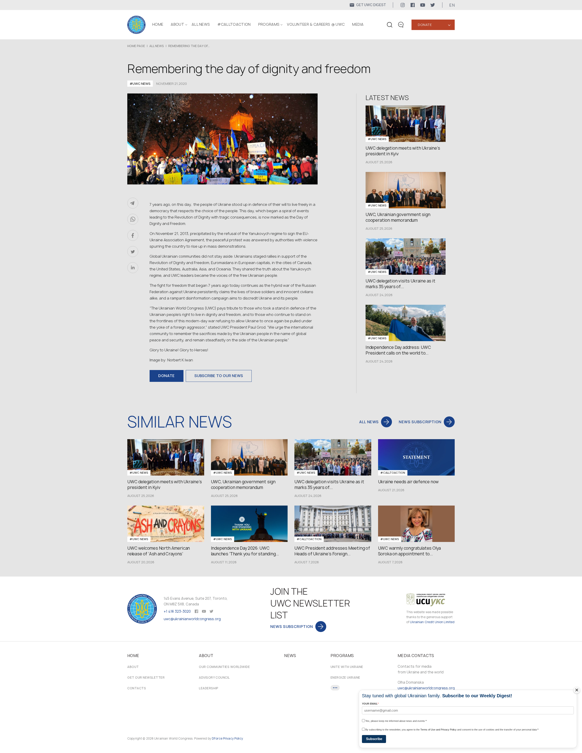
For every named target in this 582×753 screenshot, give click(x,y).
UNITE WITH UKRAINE (347, 667)
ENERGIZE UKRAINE (345, 677)
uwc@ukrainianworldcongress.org (192, 619)
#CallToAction (234, 24)
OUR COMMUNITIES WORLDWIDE (224, 667)
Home (157, 24)
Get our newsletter (146, 677)
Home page (136, 46)
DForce (217, 738)
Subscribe (374, 739)
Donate (425, 25)
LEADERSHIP (208, 688)
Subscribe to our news (218, 375)
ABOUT (177, 24)
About (133, 667)
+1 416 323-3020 (177, 611)
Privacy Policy (233, 738)
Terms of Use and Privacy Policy (438, 729)
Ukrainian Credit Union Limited (432, 622)
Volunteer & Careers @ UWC (316, 24)
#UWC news (140, 83)
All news (201, 24)
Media (358, 24)
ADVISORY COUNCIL (214, 677)
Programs (269, 24)
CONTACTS (136, 688)
